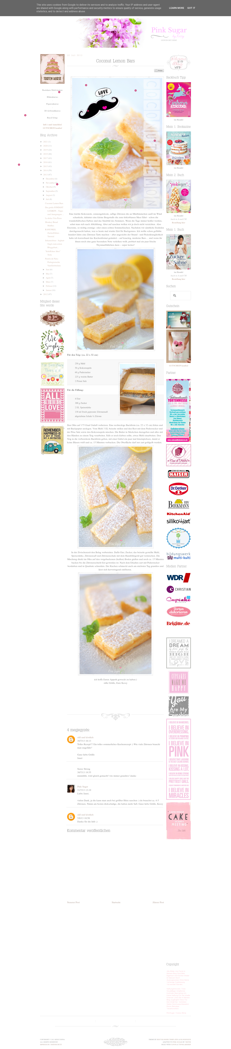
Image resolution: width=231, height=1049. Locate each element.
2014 (45, 170)
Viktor (188, 1042)
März (48, 281)
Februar (49, 285)
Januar (49, 290)
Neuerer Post (73, 902)
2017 (45, 158)
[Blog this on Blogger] (113, 703)
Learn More (176, 8)
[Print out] (141, 703)
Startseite (116, 902)
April (48, 277)
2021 (45, 141)
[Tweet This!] (104, 703)
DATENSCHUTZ (56, 1044)
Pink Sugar (115, 33)
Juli (48, 199)
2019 (45, 149)
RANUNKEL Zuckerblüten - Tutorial (52, 233)
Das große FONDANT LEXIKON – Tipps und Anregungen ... (54, 211)
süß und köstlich (85, 737)
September (50, 191)
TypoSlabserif (184, 1044)
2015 (45, 166)
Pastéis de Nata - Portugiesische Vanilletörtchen (53, 262)
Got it (191, 8)
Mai (48, 273)
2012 (45, 294)
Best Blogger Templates (167, 1039)
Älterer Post (158, 902)
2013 (45, 174)
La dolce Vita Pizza (53, 218)
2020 (45, 145)
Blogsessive (185, 1039)
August (49, 195)
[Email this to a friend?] (132, 703)
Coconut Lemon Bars (54, 203)
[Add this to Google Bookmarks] (123, 703)
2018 (45, 153)
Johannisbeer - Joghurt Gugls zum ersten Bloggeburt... (54, 244)
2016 (45, 162)
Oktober (49, 186)
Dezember (50, 178)
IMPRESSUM (44, 1044)
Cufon (173, 1044)
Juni (48, 269)
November (50, 182)
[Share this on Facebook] (94, 703)
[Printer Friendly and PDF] (159, 71)
